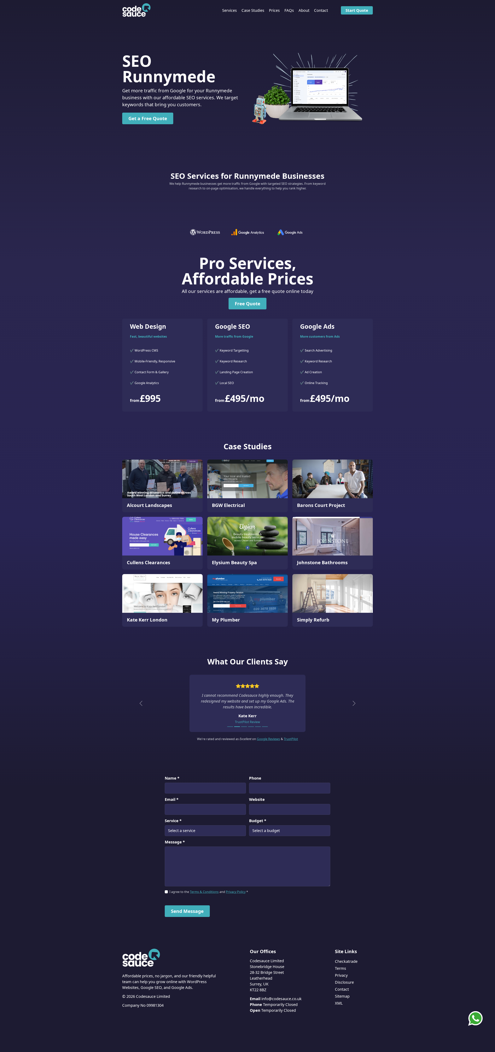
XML (339, 1003)
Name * (172, 778)
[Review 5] (258, 726)
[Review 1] (230, 726)
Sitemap (342, 996)
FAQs (289, 10)
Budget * (257, 820)
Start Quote (357, 10)
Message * (175, 842)
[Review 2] (237, 726)
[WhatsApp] (475, 1018)
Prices (274, 10)
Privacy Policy (236, 892)
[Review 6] (265, 726)
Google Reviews (268, 739)
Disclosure (344, 982)
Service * (173, 820)
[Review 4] (251, 726)
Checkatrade (346, 961)
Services (229, 10)
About (304, 10)
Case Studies (253, 10)
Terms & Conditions (204, 892)
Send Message (187, 911)
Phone (255, 778)
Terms (340, 968)
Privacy (341, 975)
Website (257, 799)
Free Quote (247, 303)
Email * (171, 799)
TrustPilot (291, 739)
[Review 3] (244, 726)
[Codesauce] (136, 10)
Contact (321, 10)
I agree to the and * (208, 892)
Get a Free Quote (147, 118)
